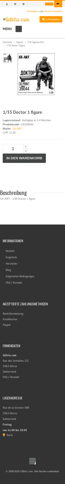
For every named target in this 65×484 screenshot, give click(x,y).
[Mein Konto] (7, 4)
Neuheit (10, 251)
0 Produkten (53, 19)
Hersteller (12, 263)
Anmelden (32, 11)
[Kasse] (25, 4)
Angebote (11, 257)
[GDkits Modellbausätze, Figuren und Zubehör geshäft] (16, 18)
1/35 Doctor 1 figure (16, 45)
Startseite (7, 42)
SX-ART (17, 128)
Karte (10, 435)
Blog (8, 270)
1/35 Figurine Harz (36, 42)
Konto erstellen (53, 11)
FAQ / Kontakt (14, 282)
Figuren (19, 42)
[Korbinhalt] (17, 4)
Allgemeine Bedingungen (20, 276)
